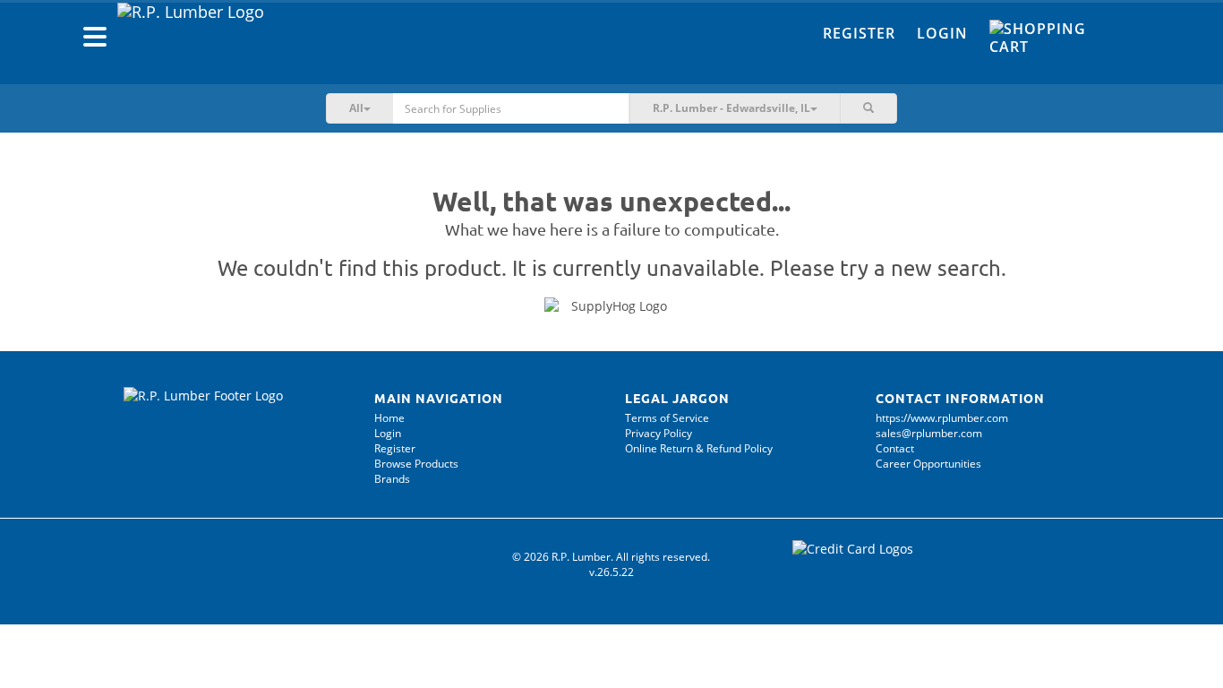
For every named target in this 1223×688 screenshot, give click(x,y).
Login (942, 33)
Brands (392, 478)
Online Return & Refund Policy (699, 448)
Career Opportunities (928, 463)
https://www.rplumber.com (942, 418)
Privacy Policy (658, 433)
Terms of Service (667, 418)
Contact (895, 448)
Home (389, 418)
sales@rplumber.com (929, 433)
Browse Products (416, 463)
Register (859, 33)
